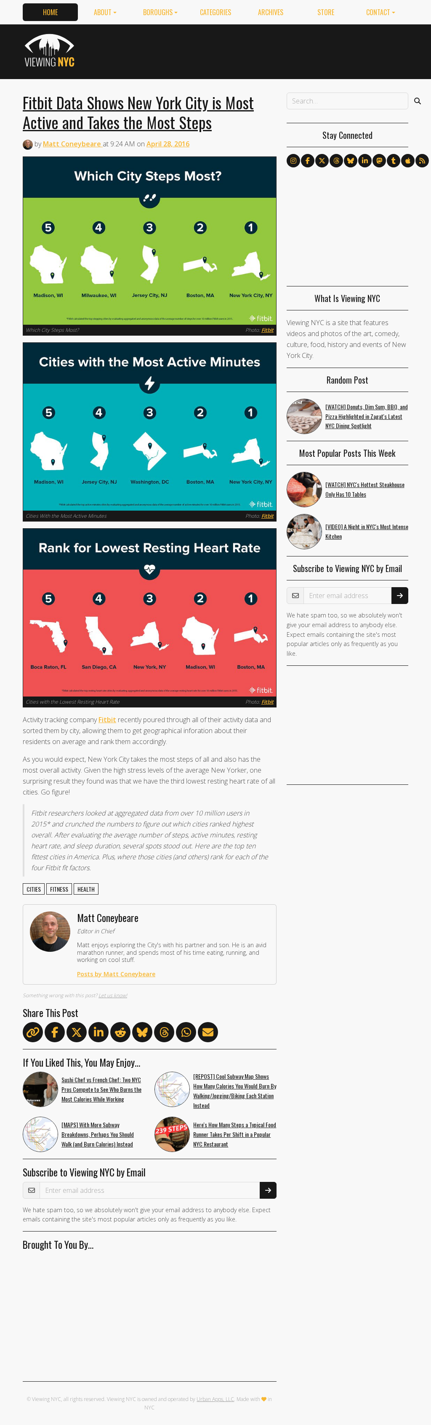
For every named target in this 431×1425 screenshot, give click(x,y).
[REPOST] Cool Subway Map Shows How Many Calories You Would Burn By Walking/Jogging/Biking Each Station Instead (234, 1090)
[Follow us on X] (322, 160)
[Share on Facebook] (55, 1033)
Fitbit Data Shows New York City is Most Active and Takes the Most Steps (138, 112)
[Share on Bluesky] (142, 1033)
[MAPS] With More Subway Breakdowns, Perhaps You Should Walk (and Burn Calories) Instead (97, 1134)
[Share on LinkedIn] (98, 1033)
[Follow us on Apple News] (408, 160)
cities (34, 889)
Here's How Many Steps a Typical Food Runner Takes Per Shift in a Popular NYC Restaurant (234, 1134)
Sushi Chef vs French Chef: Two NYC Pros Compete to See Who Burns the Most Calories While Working (101, 1089)
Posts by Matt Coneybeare (116, 974)
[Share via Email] (208, 1033)
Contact (378, 12)
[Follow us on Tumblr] (393, 160)
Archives (270, 12)
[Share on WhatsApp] (186, 1033)
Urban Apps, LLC (215, 1399)
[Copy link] (33, 1032)
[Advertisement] (255, 50)
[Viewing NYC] (51, 50)
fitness (59, 889)
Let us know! (112, 995)
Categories (215, 12)
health (86, 889)
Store (325, 12)
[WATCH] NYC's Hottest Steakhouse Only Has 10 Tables (364, 489)
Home (50, 12)
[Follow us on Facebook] (307, 160)
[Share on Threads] (164, 1033)
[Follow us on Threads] (336, 160)
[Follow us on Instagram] (293, 160)
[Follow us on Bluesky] (350, 160)
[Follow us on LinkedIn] (365, 160)
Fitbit (267, 330)
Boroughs (158, 12)
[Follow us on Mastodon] (379, 160)
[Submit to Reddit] (120, 1033)
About (103, 12)
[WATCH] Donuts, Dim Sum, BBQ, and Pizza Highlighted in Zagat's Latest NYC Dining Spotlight (366, 416)
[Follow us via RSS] (422, 160)
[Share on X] (77, 1033)
